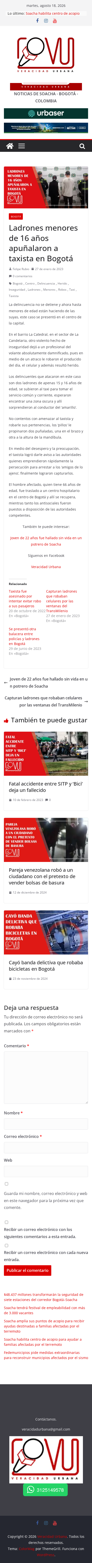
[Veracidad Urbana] (10, 146)
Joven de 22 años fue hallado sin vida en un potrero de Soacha (49, 682)
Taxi (72, 289)
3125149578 (50, 1489)
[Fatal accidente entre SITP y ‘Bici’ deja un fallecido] (46, 735)
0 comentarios (22, 276)
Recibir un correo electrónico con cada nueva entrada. (46, 1256)
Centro (30, 283)
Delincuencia (46, 283)
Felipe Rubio (21, 269)
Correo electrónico (23, 1136)
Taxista (14, 296)
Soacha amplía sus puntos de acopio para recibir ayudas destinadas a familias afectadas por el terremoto (44, 1326)
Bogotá (16, 216)
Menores (49, 289)
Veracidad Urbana (46, 566)
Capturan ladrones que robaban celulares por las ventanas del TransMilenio (61, 601)
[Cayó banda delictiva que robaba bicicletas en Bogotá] (46, 914)
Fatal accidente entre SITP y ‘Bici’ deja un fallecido (46, 786)
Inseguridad (17, 289)
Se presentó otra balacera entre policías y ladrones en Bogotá (24, 636)
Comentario (16, 1046)
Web (8, 1160)
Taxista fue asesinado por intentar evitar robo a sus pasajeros (25, 598)
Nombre (13, 1113)
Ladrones (34, 289)
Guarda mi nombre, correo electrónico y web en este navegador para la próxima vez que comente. (45, 1200)
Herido (62, 283)
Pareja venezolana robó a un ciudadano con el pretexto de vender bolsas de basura (42, 876)
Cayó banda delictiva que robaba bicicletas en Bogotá (46, 965)
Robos (62, 289)
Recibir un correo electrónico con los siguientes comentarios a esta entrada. (40, 1233)
